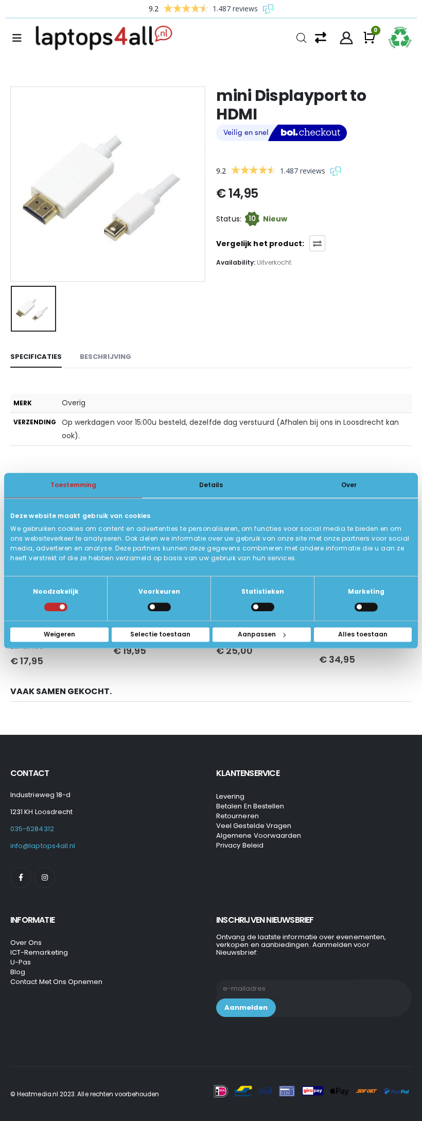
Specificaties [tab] (36, 356)
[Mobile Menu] (20, 38)
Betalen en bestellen (250, 806)
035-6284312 (32, 829)
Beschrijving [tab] (105, 356)
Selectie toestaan (160, 634)
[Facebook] (20, 877)
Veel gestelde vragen (253, 826)
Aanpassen (257, 634)
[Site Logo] (107, 38)
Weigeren (59, 634)
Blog (17, 972)
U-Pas (20, 962)
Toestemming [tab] (73, 484)
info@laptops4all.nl (42, 846)
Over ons (26, 942)
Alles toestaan (363, 634)
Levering (230, 796)
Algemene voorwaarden (258, 835)
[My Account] (346, 38)
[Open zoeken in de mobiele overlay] (301, 37)
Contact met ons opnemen (56, 982)
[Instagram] (44, 877)
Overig (73, 403)
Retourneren (237, 816)
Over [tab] (349, 484)
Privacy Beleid (239, 845)
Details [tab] (211, 484)
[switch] (159, 606)
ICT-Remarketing (39, 952)
